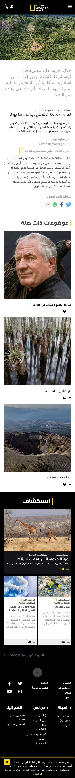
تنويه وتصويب (62, 715)
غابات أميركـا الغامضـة (58, 391)
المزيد (36, 773)
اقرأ (65, 312)
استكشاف (62, 555)
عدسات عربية (39, 688)
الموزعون (65, 720)
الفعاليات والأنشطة (42, 727)
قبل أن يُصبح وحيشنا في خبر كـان (51, 304)
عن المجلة (42, 715)
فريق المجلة (40, 720)
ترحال (68, 697)
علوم (68, 692)
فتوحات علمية (44, 110)
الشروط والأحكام (37, 734)
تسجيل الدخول (16, 724)
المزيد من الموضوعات (26, 655)
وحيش (67, 683)
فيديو (44, 683)
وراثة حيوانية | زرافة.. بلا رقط (43, 559)
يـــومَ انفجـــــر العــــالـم (59, 477)
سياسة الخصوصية (42, 741)
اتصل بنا (66, 725)
